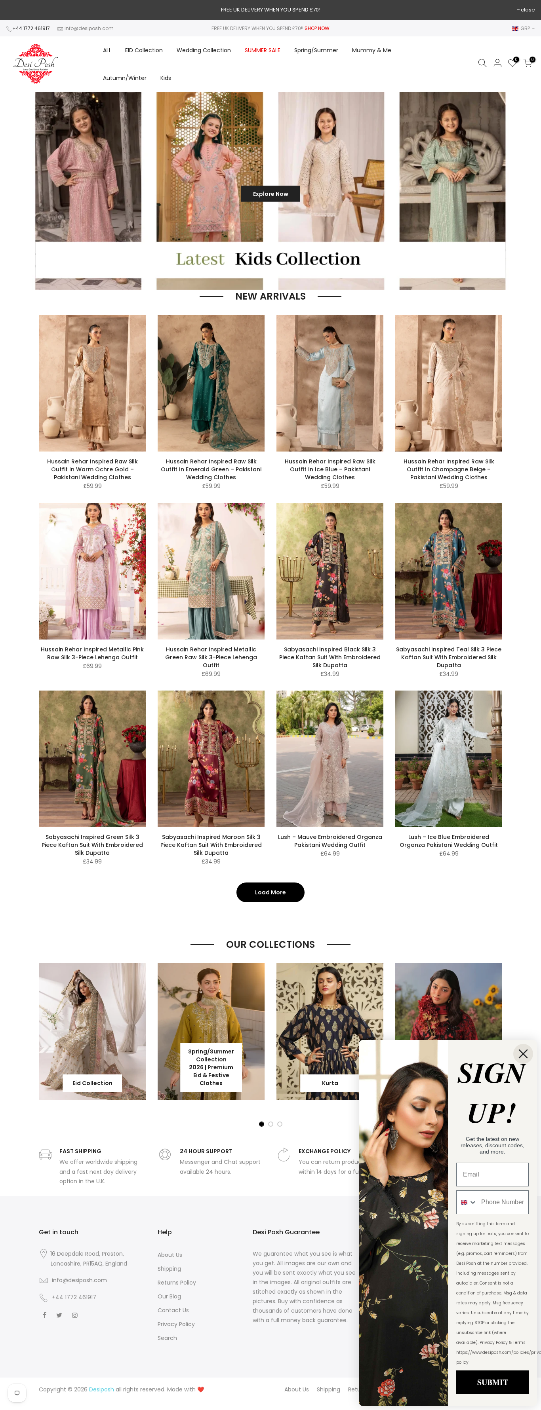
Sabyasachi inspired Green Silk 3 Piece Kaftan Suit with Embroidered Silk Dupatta (92, 845)
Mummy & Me (371, 50)
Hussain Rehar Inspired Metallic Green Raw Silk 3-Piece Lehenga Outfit (211, 657)
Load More (270, 892)
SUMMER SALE (262, 50)
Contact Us (173, 1310)
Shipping (169, 1269)
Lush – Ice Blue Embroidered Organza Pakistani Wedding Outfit (449, 841)
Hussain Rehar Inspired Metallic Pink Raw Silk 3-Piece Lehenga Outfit (92, 653)
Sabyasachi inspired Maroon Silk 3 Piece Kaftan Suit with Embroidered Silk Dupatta (211, 845)
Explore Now (270, 193)
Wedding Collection (204, 50)
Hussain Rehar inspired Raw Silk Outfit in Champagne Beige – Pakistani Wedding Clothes (449, 469)
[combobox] (467, 1202)
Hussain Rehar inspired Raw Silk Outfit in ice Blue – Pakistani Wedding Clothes (330, 469)
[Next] (521, 190)
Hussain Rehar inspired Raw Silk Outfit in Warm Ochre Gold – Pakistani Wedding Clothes (92, 469)
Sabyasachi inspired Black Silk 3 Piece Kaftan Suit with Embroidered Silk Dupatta (330, 657)
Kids (165, 78)
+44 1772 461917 (31, 28)
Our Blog (169, 1296)
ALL (107, 50)
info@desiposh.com (89, 28)
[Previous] (19, 190)
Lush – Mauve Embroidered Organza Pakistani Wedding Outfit (330, 841)
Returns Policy (177, 1283)
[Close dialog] (523, 1054)
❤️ (200, 1389)
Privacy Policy (176, 1324)
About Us (170, 1255)
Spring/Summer (316, 50)
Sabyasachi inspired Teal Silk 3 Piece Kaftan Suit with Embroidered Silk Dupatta (448, 657)
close (528, 9)
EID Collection (144, 50)
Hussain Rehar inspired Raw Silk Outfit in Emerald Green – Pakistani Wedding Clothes (211, 469)
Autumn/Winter (125, 78)
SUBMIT (492, 1382)
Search (167, 1338)
